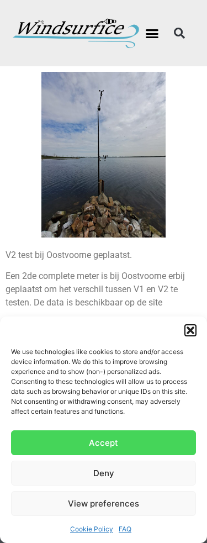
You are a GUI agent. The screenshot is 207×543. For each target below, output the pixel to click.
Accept (103, 442)
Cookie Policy (91, 529)
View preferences (103, 503)
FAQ (125, 529)
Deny (103, 473)
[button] (190, 330)
